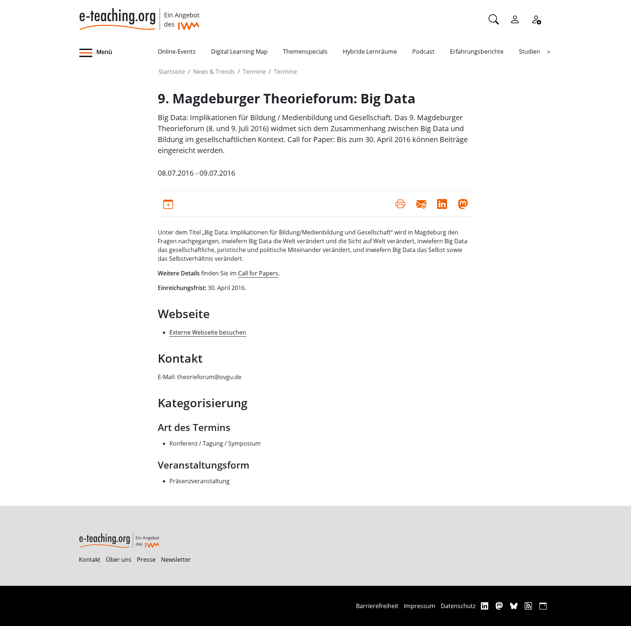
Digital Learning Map (239, 51)
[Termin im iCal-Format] (168, 203)
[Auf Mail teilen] (421, 203)
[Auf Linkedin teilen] (442, 203)
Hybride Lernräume (370, 51)
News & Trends (214, 72)
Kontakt (89, 560)
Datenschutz (458, 606)
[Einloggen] (515, 19)
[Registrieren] (536, 19)
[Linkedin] (485, 606)
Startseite (171, 72)
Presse (146, 560)
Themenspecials (305, 51)
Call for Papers (258, 273)
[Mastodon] (500, 606)
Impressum (419, 606)
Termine (254, 72)
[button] (118, 52)
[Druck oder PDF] (400, 203)
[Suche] (494, 19)
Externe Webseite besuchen (207, 332)
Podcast (423, 51)
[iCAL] (543, 606)
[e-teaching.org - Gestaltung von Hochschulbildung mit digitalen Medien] (139, 15)
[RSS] (529, 606)
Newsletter (176, 560)
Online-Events (177, 51)
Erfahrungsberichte (477, 51)
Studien (529, 51)
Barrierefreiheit (377, 606)
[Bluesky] (514, 606)
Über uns (118, 560)
